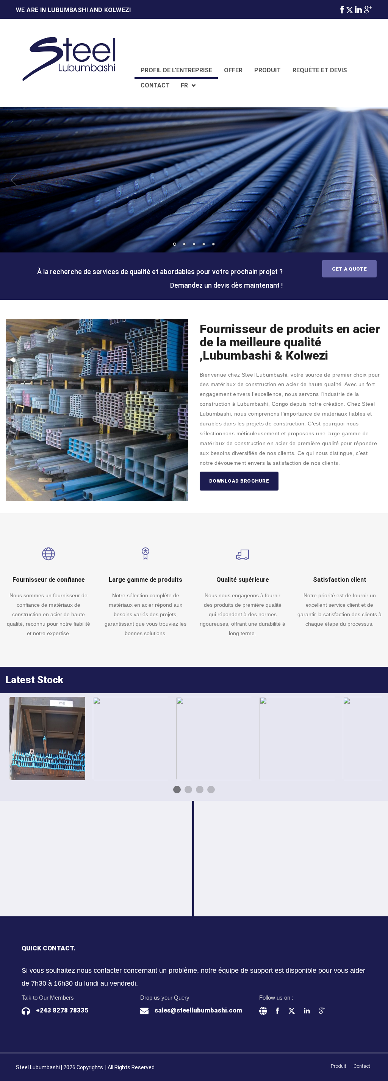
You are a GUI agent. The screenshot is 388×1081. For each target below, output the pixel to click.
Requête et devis (320, 70)
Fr (184, 85)
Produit (267, 70)
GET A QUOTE (349, 269)
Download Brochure (239, 481)
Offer (233, 70)
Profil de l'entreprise (176, 70)
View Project (49, 750)
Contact (155, 85)
